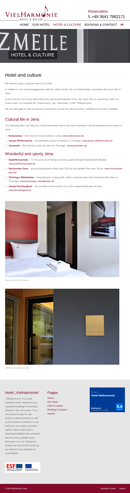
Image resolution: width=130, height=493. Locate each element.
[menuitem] (24, 24)
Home (50, 398)
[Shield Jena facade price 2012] (62, 327)
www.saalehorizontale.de (22, 163)
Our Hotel (52, 401)
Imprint (51, 413)
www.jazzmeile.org (77, 145)
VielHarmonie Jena (19, 488)
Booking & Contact (57, 409)
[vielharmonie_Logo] (31, 12)
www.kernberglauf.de (20, 190)
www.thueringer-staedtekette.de (37, 181)
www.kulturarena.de (73, 135)
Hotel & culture (55, 405)
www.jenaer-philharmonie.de (97, 140)
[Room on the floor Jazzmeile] (62, 239)
